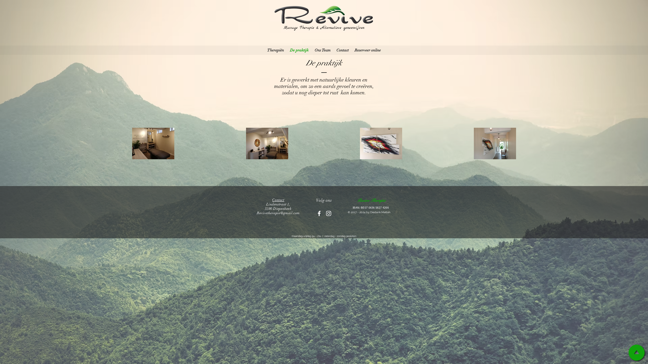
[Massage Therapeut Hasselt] (319, 213)
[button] (275, 50)
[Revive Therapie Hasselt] (328, 213)
